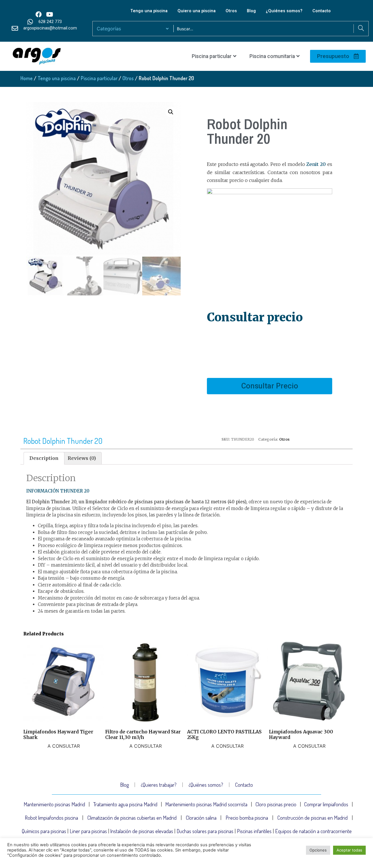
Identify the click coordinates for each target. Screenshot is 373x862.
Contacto (321, 10)
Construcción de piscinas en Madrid (312, 817)
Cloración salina (201, 817)
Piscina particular (212, 56)
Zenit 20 (316, 164)
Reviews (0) (82, 458)
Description (44, 458)
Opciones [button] (318, 850)
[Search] (360, 28)
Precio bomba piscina (247, 817)
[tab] (44, 458)
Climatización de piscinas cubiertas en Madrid (132, 817)
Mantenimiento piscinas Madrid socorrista (206, 804)
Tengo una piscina (149, 10)
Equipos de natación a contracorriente (313, 831)
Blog (251, 10)
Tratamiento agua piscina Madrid (125, 804)
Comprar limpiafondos (326, 804)
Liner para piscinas (88, 831)
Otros (231, 10)
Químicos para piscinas (44, 831)
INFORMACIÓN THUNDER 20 (57, 491)
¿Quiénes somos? (284, 10)
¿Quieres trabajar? (159, 785)
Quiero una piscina (196, 10)
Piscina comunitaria (272, 56)
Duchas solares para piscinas (205, 831)
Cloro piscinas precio (276, 804)
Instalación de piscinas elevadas (141, 831)
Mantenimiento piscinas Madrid (54, 804)
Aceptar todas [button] (349, 850)
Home (26, 78)
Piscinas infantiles (254, 831)
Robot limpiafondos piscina (51, 817)
